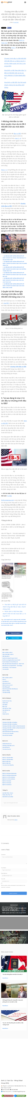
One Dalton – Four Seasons (9, 667)
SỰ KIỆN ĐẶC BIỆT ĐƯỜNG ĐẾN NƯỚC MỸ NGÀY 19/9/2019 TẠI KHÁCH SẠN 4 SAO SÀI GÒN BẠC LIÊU (14, 274)
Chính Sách (5, 702)
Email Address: (4, 873)
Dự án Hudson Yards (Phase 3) (10, 661)
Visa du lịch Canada (7, 735)
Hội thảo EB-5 (5, 656)
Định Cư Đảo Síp (6, 761)
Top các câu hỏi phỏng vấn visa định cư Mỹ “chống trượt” (12, 1023)
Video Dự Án (5, 714)
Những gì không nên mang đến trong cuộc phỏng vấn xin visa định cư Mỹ (12, 1001)
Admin (15, 819)
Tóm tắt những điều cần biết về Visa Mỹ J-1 (12, 974)
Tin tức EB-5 (16, 22)
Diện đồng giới (6, 687)
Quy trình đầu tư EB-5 (7, 654)
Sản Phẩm (4, 704)
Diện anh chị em (6, 683)
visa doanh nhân (5, 625)
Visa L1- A (4, 170)
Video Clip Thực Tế (7, 794)
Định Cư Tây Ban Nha (7, 757)
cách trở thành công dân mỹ (16, 621)
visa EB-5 (6, 303)
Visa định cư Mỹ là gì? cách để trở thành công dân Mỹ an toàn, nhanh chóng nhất (14, 607)
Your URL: (3, 878)
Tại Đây (9, 496)
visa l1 (11, 625)
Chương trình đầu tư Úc (8, 745)
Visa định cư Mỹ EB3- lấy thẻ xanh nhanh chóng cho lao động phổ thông (15, 84)
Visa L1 (4, 679)
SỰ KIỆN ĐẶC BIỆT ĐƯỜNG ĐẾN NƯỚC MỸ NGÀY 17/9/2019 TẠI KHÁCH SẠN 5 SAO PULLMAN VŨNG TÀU (15, 263)
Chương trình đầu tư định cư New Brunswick (13, 726)
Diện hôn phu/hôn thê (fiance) (10, 688)
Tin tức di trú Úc (6, 749)
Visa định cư (5, 681)
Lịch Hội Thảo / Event (7, 793)
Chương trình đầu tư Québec (9, 722)
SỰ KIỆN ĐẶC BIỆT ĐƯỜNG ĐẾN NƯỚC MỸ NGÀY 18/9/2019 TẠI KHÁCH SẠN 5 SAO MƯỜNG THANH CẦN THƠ (14, 269)
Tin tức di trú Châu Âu (8, 765)
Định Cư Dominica (6, 784)
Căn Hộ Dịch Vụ (6, 710)
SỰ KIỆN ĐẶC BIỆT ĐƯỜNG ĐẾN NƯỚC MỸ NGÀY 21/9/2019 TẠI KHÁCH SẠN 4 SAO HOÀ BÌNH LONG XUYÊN (13, 285)
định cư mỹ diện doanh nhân (19, 623)
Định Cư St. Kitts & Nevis (8, 777)
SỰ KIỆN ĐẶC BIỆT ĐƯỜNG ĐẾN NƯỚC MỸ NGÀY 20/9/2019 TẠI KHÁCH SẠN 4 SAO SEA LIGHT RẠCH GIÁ (13, 280)
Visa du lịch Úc (6, 747)
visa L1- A (18, 138)
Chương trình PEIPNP (7, 729)
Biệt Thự (4, 706)
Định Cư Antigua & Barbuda (9, 773)
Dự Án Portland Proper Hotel (9, 658)
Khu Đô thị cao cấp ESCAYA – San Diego (12, 665)
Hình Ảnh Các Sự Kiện (7, 796)
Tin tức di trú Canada (7, 733)
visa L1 (13, 48)
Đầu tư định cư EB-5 (7, 652)
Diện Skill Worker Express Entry (10, 731)
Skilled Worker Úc (7, 743)
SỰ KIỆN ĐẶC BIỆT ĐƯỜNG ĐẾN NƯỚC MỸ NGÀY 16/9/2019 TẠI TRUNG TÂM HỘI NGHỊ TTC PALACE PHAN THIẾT (14, 257)
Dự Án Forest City (7, 701)
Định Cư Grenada (6, 781)
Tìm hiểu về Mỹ (6, 692)
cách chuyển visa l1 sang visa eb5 (12, 619)
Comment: (3, 854)
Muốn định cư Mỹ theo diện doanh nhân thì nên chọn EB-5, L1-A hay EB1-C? (14, 613)
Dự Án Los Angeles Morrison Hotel (11, 660)
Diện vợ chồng (6, 690)
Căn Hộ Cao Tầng (6, 708)
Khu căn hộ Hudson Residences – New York (13, 663)
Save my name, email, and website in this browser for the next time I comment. (13, 886)
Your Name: (3, 867)
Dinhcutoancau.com (7, 500)
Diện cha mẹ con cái (7, 685)
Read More (5, 978)
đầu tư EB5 (17, 133)
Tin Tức (4, 712)
